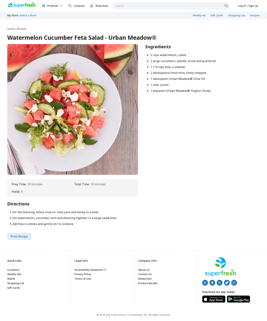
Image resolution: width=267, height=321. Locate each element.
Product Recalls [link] (147, 283)
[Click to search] (226, 5)
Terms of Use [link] (82, 278)
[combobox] (171, 5)
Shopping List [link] (15, 283)
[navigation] (133, 28)
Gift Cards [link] (13, 287)
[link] (21, 5)
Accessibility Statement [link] (88, 269)
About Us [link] (143, 269)
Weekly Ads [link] (14, 274)
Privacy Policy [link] (82, 274)
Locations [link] (13, 269)
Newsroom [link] (145, 278)
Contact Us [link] (145, 274)
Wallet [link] (11, 278)
